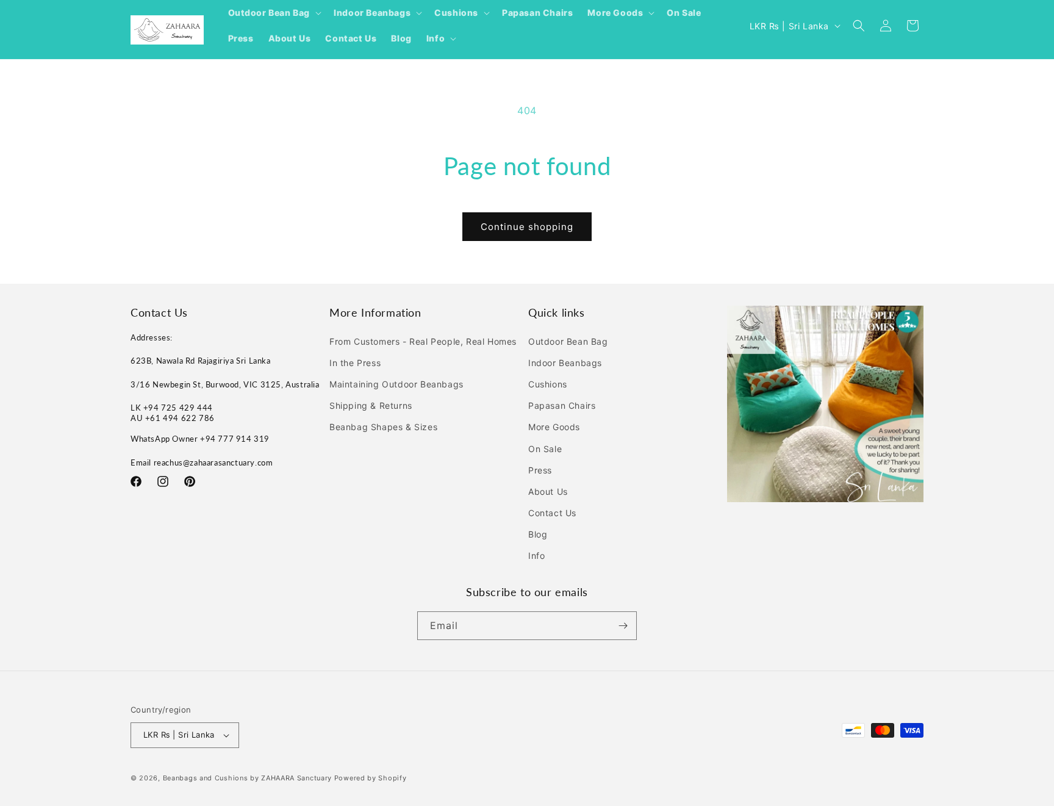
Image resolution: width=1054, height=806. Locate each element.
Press (540, 470)
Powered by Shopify (370, 778)
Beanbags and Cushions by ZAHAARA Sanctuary (247, 778)
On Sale (545, 449)
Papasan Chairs (561, 405)
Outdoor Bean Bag (568, 341)
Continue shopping (527, 226)
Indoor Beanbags (565, 363)
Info (536, 556)
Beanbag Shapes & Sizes (383, 427)
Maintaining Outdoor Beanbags (396, 384)
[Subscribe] (622, 625)
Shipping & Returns (370, 405)
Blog (537, 534)
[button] (274, 13)
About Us (548, 491)
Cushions (547, 384)
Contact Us (552, 513)
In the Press (355, 363)
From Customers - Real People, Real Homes (423, 341)
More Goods (554, 427)
